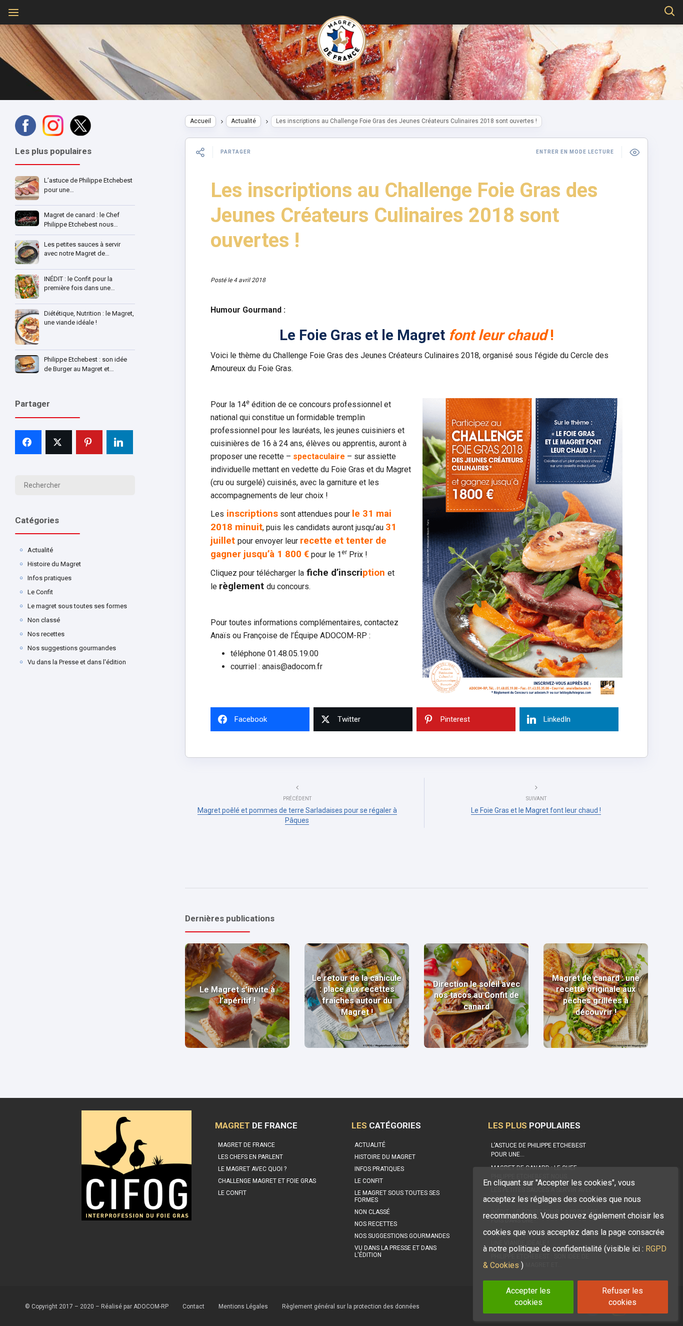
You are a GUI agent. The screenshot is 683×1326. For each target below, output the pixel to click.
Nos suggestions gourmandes (72, 648)
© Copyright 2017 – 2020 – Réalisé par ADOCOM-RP (96, 1306)
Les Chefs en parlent (250, 1156)
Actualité (40, 550)
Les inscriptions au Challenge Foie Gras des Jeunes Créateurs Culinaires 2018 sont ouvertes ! (404, 215)
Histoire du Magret (54, 564)
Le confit (232, 1192)
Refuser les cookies (622, 1296)
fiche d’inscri (333, 572)
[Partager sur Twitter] (59, 442)
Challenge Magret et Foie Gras (267, 1180)
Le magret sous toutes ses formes (77, 606)
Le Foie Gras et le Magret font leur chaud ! (536, 810)
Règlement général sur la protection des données (351, 1306)
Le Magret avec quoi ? (252, 1168)
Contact (193, 1306)
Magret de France (246, 1144)
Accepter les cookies (528, 1296)
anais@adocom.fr (292, 666)
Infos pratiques (50, 578)
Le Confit (40, 592)
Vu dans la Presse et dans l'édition (77, 662)
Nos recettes (46, 634)
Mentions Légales (243, 1306)
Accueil (200, 121)
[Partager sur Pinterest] (89, 442)
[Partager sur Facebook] (28, 442)
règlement (242, 586)
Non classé (44, 620)
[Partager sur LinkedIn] (119, 442)
